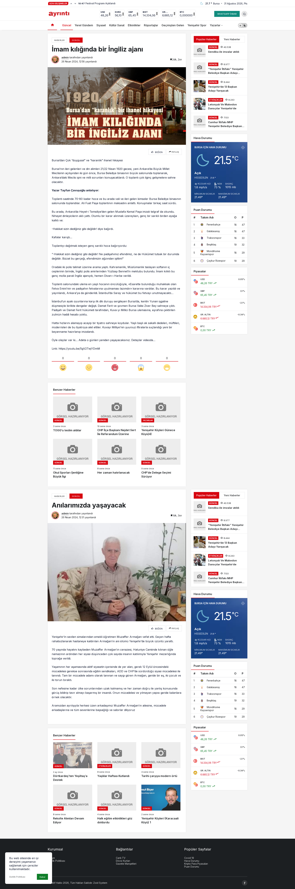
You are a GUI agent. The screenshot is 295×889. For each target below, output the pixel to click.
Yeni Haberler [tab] (232, 39)
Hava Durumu (191, 860)
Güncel (66, 25)
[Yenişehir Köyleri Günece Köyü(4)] (160, 416)
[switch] (242, 25)
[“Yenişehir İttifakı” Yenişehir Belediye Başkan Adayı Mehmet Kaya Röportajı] (219, 68)
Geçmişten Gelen (172, 25)
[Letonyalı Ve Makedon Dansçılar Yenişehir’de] (219, 104)
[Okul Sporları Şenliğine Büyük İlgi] (72, 459)
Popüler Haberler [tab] (206, 39)
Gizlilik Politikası (17, 877)
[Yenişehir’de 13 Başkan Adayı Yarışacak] (219, 86)
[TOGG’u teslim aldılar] (72, 416)
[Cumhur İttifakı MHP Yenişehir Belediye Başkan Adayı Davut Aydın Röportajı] (219, 122)
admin (65, 57)
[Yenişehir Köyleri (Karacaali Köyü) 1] (160, 804)
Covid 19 (189, 857)
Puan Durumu (191, 866)
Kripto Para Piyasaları (196, 863)
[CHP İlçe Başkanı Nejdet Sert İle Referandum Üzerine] (116, 416)
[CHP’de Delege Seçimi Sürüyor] (160, 459)
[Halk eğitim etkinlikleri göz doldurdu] (116, 804)
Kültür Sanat (116, 25)
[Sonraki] (75, 3)
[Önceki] (71, 3)
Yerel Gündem (84, 25)
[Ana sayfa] (52, 25)
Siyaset (101, 25)
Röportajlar (151, 25)
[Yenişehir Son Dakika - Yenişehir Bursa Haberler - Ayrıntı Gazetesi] (59, 13)
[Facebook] (244, 883)
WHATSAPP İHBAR (227, 13)
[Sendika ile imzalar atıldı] (219, 51)
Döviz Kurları (123, 860)
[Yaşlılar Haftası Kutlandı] (116, 762)
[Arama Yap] (244, 14)
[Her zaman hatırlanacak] (116, 459)
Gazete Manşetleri (126, 863)
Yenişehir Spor (196, 25)
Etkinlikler (134, 25)
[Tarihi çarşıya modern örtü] (160, 762)
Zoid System (100, 882)
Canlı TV (120, 857)
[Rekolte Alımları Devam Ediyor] (72, 804)
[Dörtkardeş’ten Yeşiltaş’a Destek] (72, 762)
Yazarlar (215, 25)
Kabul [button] (42, 877)
